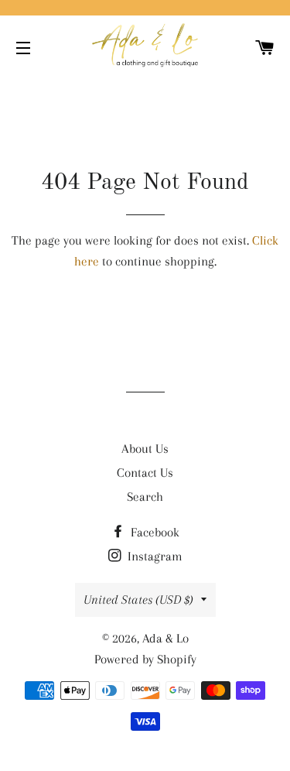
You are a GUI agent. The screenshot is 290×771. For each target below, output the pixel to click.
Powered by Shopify (145, 659)
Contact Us (145, 472)
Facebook (153, 532)
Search (145, 496)
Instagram (154, 556)
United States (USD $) (138, 599)
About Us (145, 448)
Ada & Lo (165, 638)
